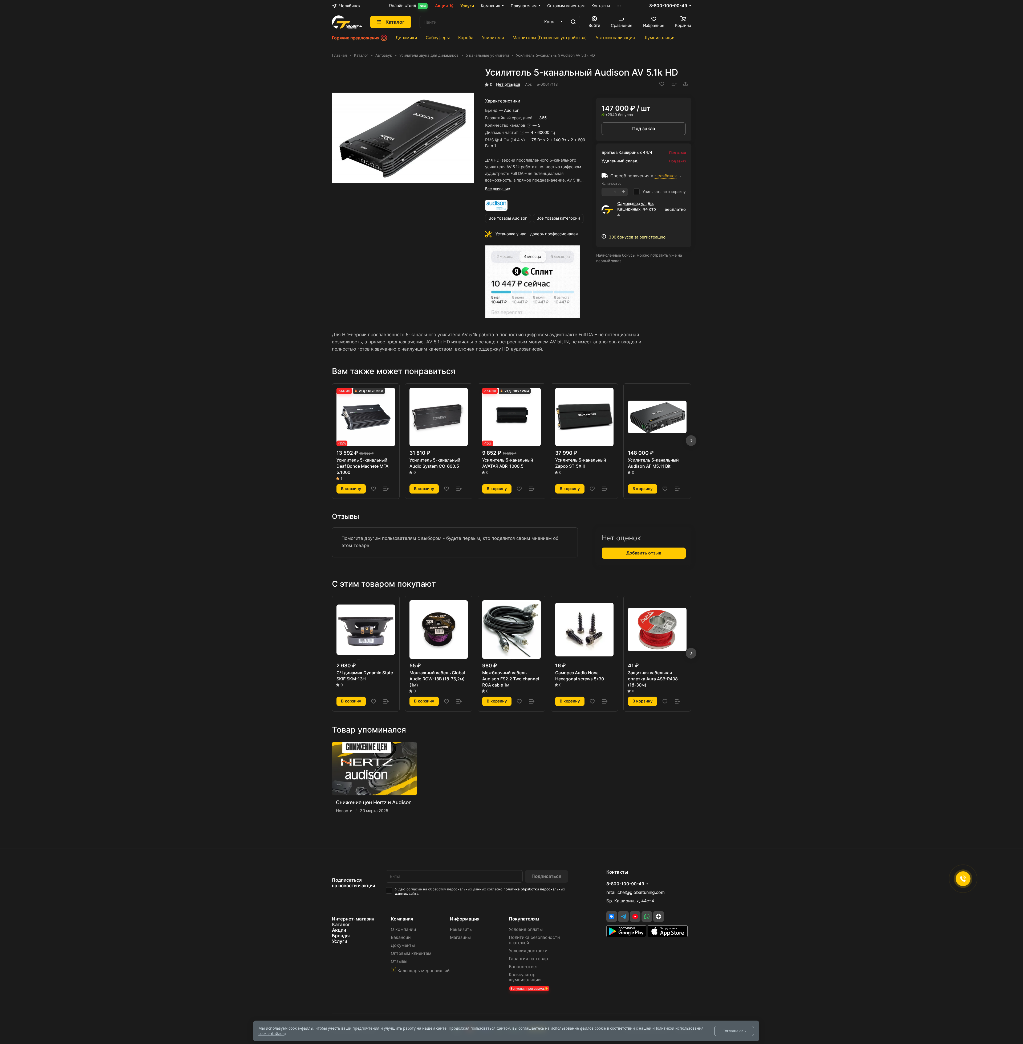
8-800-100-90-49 (668, 5)
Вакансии (401, 937)
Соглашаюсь (734, 1030)
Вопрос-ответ (523, 966)
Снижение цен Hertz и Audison (374, 802)
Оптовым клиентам (411, 953)
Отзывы (399, 961)
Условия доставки (528, 950)
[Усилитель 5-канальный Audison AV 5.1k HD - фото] (403, 138)
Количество (612, 183)
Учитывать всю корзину (664, 192)
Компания (402, 919)
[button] (691, 440)
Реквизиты (461, 929)
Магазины (460, 937)
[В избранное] (661, 83)
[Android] (627, 935)
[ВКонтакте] (611, 916)
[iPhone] (668, 935)
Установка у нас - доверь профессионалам (537, 234)
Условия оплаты (526, 929)
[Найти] (573, 22)
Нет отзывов (508, 84)
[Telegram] (623, 916)
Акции (339, 930)
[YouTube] (635, 916)
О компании (403, 929)
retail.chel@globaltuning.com (635, 892)
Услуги (339, 941)
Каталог (341, 924)
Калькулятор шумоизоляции (525, 977)
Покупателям (524, 919)
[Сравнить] (674, 83)
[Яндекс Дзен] (658, 916)
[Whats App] (647, 916)
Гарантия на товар (528, 958)
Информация (465, 919)
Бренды (341, 935)
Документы (403, 945)
